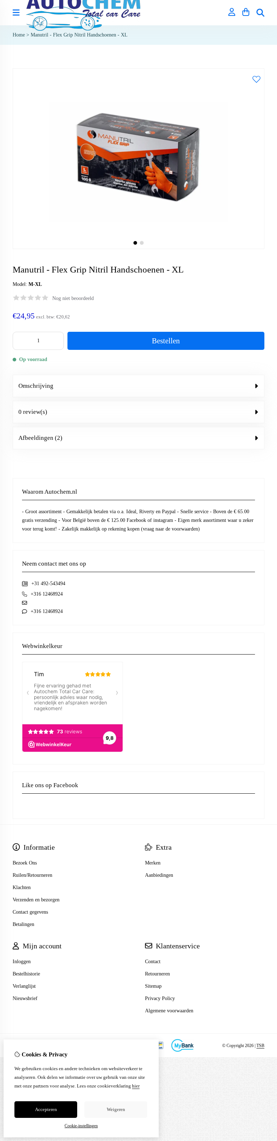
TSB (260, 1045)
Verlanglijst (24, 986)
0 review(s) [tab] (32, 411)
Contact (153, 961)
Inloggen (22, 961)
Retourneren (157, 974)
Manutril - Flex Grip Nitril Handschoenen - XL (79, 35)
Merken (153, 863)
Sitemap (153, 986)
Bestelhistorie (26, 974)
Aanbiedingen (159, 875)
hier (136, 1086)
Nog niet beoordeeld (73, 298)
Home (19, 35)
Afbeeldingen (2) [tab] (40, 437)
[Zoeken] (260, 13)
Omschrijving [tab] (35, 385)
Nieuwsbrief (25, 998)
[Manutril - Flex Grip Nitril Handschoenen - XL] (138, 247)
